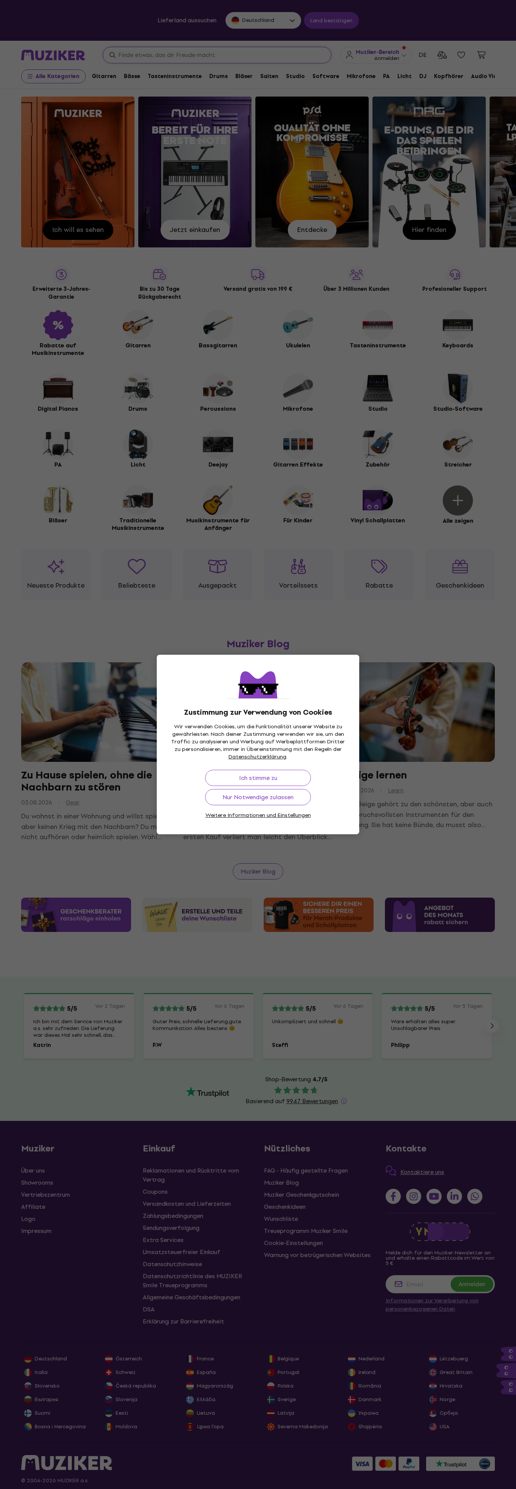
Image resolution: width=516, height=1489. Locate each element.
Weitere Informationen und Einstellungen (258, 815)
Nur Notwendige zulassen (258, 797)
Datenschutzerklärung (257, 756)
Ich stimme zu (258, 778)
